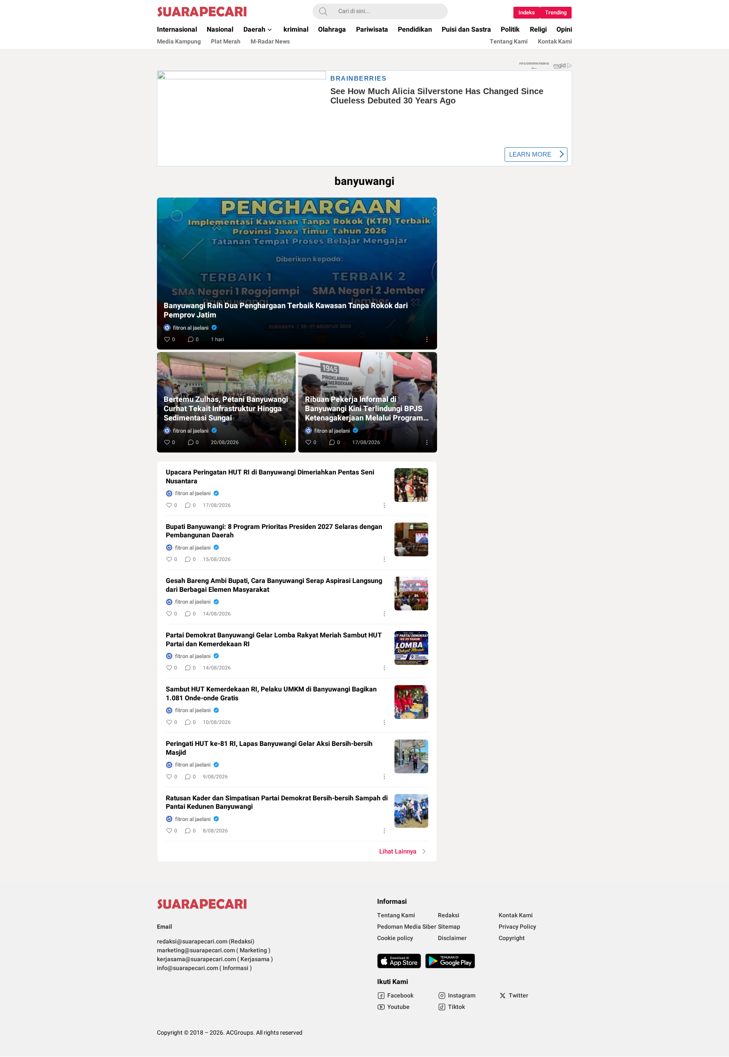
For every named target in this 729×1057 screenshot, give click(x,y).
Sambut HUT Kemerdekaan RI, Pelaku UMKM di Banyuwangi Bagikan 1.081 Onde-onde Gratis (271, 694)
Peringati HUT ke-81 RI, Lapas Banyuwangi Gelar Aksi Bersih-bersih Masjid (269, 748)
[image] (411, 485)
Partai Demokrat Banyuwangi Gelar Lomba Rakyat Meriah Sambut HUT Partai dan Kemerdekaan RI (274, 640)
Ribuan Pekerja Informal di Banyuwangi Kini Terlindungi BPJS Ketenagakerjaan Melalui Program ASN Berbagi (364, 409)
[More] (427, 339)
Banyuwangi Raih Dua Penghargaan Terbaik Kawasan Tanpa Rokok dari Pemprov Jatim (286, 310)
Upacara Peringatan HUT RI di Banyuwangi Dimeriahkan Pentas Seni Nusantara (270, 477)
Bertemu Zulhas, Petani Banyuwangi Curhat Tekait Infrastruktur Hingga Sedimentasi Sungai (226, 409)
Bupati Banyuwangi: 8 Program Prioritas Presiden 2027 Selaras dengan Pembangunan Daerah (274, 531)
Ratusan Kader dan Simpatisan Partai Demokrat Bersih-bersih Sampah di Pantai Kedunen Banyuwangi (277, 803)
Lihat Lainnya (397, 851)
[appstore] (399, 961)
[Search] (323, 11)
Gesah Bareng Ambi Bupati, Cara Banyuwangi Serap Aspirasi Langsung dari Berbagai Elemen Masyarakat (274, 585)
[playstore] (450, 961)
